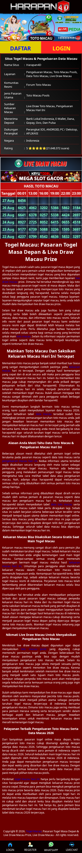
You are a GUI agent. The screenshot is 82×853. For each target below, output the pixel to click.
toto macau (24, 336)
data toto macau (61, 504)
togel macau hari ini (27, 779)
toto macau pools (34, 649)
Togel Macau (34, 831)
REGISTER (30, 850)
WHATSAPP (51, 850)
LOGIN (10, 850)
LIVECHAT (72, 850)
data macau (44, 414)
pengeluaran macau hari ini (19, 461)
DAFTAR (20, 48)
